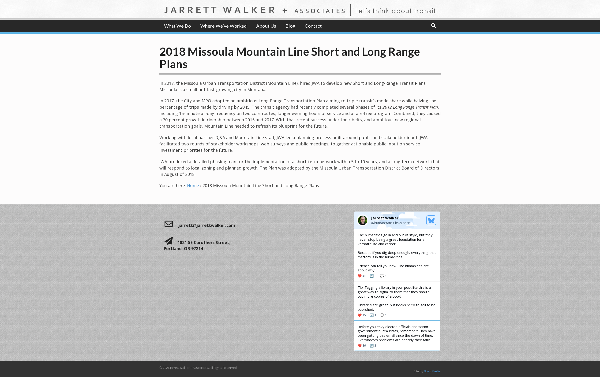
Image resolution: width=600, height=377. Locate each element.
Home (193, 185)
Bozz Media (432, 371)
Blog (290, 26)
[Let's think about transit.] (300, 12)
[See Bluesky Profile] (431, 220)
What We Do (177, 26)
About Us (266, 26)
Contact (313, 26)
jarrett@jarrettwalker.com (207, 225)
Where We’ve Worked (223, 26)
